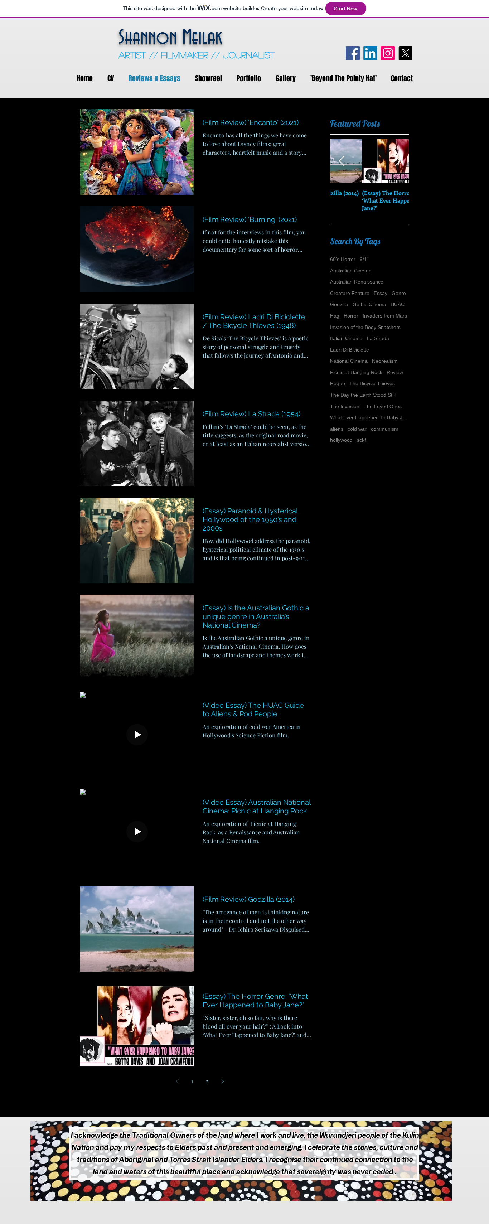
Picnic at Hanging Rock (356, 372)
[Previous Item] (341, 161)
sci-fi (362, 440)
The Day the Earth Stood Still (363, 395)
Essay (380, 293)
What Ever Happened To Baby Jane (369, 417)
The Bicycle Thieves (372, 383)
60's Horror (342, 259)
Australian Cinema (351, 271)
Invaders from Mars (385, 316)
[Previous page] (177, 1081)
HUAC (398, 304)
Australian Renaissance (356, 282)
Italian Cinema (346, 338)
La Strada (378, 338)
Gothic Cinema (369, 304)
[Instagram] (388, 53)
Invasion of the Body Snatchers (365, 327)
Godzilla (339, 304)
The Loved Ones (383, 406)
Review (395, 372)
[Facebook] (353, 53)
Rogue (337, 383)
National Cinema (349, 361)
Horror (351, 316)
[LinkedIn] (370, 53)
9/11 (364, 259)
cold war (357, 429)
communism (384, 429)
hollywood (341, 440)
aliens (336, 429)
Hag (334, 316)
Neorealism (385, 361)
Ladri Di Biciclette (349, 350)
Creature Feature (349, 293)
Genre (399, 293)
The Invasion (344, 406)
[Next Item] (397, 161)
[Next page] (222, 1081)
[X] (405, 53)
